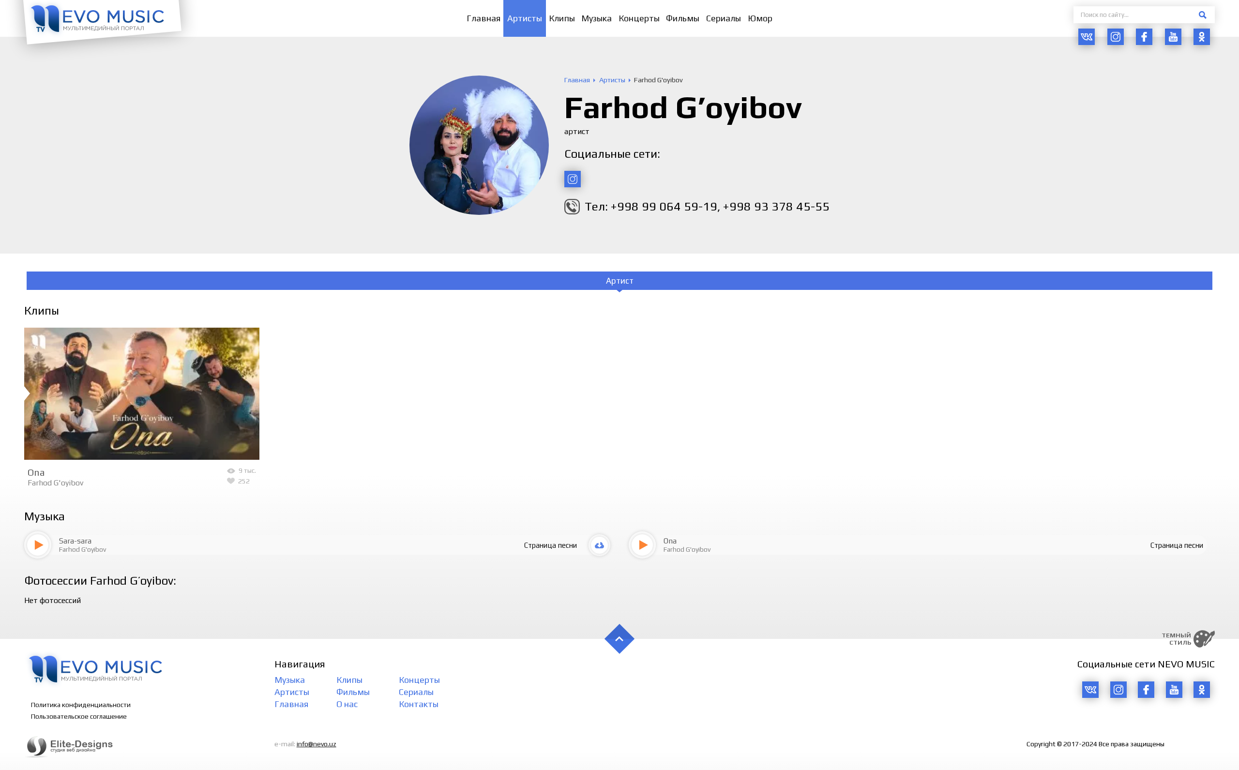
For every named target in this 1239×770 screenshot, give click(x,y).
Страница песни (550, 545)
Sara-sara (75, 540)
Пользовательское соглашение (79, 716)
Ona (36, 472)
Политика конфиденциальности (81, 705)
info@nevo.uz (316, 744)
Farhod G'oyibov (55, 482)
